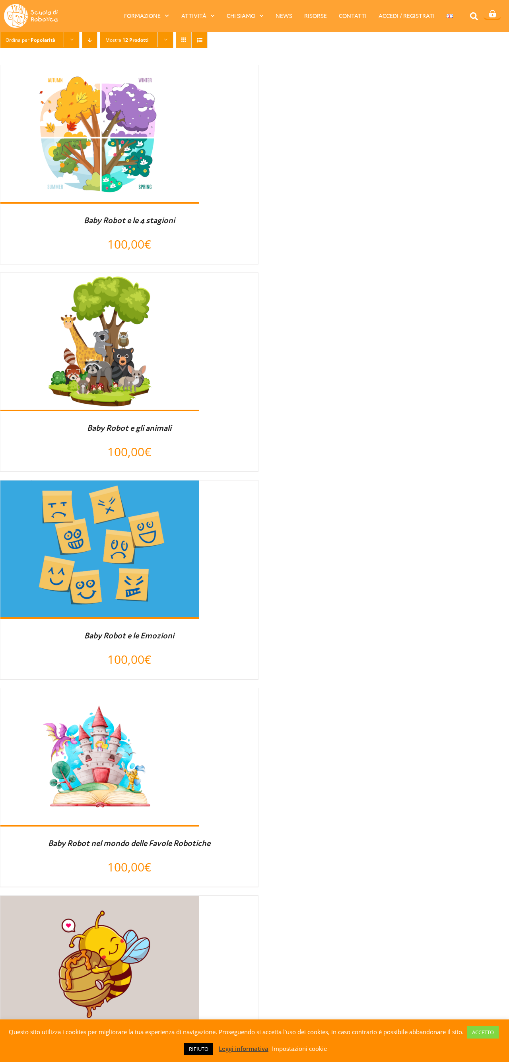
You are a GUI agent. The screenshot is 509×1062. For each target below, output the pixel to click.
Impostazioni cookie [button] (299, 1048)
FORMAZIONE (142, 15)
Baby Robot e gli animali (129, 428)
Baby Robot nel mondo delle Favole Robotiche (129, 843)
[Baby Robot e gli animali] (99, 280)
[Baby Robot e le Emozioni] (99, 487)
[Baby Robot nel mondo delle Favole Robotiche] (99, 695)
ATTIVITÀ (193, 15)
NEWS (284, 15)
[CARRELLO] (492, 14)
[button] (474, 16)
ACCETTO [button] (483, 1032)
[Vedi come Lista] (199, 40)
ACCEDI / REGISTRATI (407, 15)
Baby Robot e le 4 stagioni (129, 220)
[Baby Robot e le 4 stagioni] (99, 72)
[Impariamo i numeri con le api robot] (99, 903)
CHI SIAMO (241, 15)
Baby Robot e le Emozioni (129, 635)
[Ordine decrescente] (89, 40)
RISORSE (315, 15)
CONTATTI (353, 15)
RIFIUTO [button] (198, 1048)
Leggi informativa (243, 1048)
